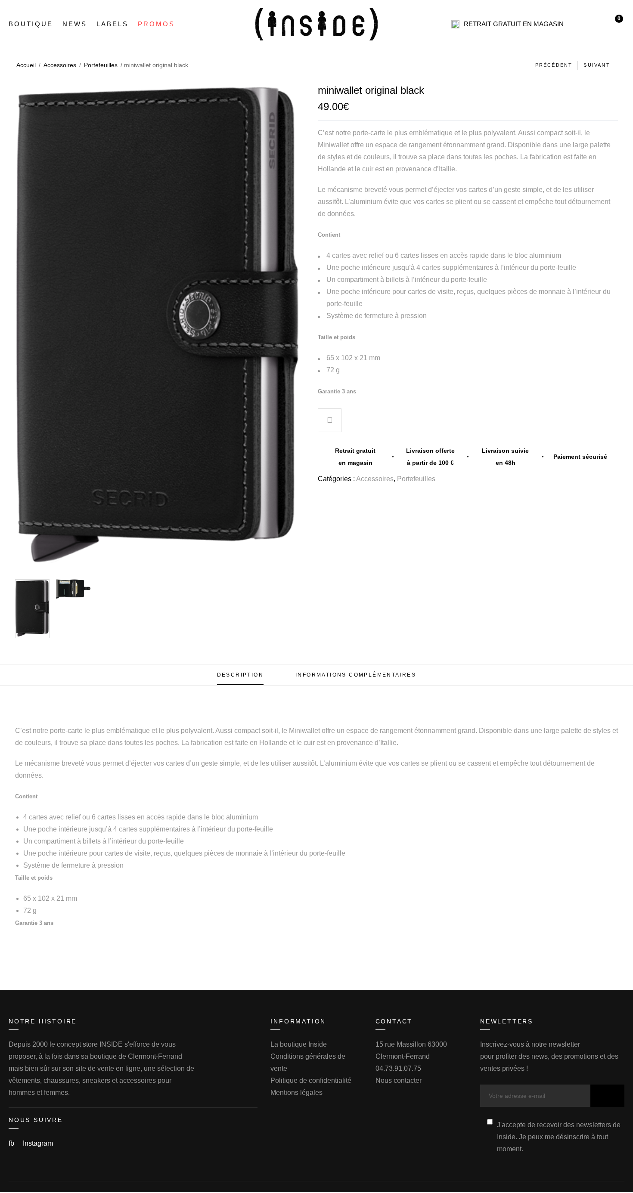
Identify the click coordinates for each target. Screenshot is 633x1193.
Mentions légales (296, 1092)
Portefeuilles (101, 65)
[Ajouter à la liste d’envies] (330, 421)
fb (12, 1143)
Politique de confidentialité (310, 1080)
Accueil (26, 65)
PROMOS (156, 24)
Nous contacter (398, 1080)
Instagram (38, 1143)
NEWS (74, 24)
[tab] (240, 675)
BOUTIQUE (31, 24)
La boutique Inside (298, 1044)
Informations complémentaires (355, 675)
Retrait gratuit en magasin (514, 24)
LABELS (112, 24)
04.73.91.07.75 (398, 1068)
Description (240, 675)
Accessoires (59, 65)
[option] (32, 608)
